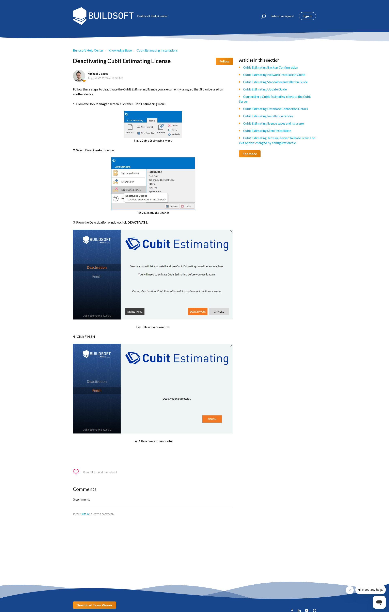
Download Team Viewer (94, 605)
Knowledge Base (120, 50)
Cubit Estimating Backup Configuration (270, 67)
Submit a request (282, 16)
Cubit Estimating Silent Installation (267, 130)
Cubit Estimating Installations (157, 50)
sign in (85, 513)
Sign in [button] (307, 16)
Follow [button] (224, 61)
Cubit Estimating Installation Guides (268, 116)
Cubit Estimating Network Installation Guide (274, 74)
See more (250, 154)
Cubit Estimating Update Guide (265, 89)
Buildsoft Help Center (88, 50)
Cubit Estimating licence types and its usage (273, 123)
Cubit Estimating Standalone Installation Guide (275, 82)
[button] (262, 16)
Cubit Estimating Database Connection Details (275, 109)
